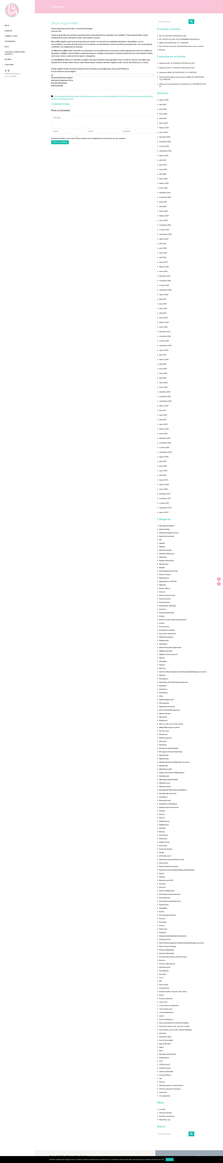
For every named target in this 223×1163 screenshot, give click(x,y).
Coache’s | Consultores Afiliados (15, 53)
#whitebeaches (165, 967)
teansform (163, 1092)
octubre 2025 (164, 146)
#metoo (162, 818)
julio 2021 (162, 355)
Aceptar (170, 1159)
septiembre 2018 (165, 452)
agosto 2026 (163, 100)
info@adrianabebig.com (13, 73)
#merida (162, 811)
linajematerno (164, 1057)
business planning (165, 998)
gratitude (162, 1033)
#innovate (163, 741)
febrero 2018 (164, 484)
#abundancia (76, 96)
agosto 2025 (163, 155)
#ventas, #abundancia (167, 964)
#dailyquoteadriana (166, 637)
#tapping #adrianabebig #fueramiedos (173, 936)
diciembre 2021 (164, 332)
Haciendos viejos (165, 1037)
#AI (160, 540)
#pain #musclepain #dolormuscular (171, 859)
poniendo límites (165, 1075)
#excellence (163, 693)
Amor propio (163, 985)
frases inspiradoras (166, 1019)
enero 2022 (163, 327)
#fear (161, 696)
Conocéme (9, 65)
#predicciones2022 (166, 880)
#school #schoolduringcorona (170, 901)
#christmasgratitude (166, 613)
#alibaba (162, 547)
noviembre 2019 (165, 396)
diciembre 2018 (164, 438)
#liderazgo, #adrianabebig (168, 779)
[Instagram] (219, 584)
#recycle (162, 887)
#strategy (162, 922)
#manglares (163, 797)
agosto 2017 (163, 512)
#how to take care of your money (171, 724)
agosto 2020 (163, 359)
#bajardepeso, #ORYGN (168, 581)
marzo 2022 (163, 318)
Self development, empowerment (171, 1085)
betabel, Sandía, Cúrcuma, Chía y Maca (173, 991)
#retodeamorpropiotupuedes (169, 894)
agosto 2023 (163, 239)
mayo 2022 (163, 308)
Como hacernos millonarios (169, 1005)
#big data (162, 585)
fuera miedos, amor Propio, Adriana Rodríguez (175, 1030)
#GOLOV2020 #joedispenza (169, 710)
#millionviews (164, 825)
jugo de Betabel (165, 1044)
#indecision (163, 734)
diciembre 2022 (164, 276)
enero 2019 (163, 433)
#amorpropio (163, 564)
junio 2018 (163, 466)
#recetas (162, 884)
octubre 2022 (164, 285)
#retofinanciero (165, 898)
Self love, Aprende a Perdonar (170, 1089)
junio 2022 (163, 304)
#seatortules (164, 905)
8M (160, 981)
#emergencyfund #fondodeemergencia (173, 682)
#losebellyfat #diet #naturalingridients (173, 790)
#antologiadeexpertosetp (168, 571)
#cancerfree (125, 96)
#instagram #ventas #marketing (170, 752)
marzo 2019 (163, 424)
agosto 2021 (163, 350)
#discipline (163, 661)
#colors (162, 623)
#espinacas (163, 689)
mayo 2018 (163, 471)
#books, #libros (164, 588)
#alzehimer (163, 557)
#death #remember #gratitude (170, 647)
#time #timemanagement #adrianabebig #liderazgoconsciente (181, 943)
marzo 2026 (163, 123)
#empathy (163, 686)
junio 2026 (163, 109)
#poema (162, 877)
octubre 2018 (164, 447)
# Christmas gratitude (61, 96)
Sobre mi (8, 31)
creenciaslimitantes (166, 1012)
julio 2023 (162, 243)
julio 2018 (162, 461)
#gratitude (163, 717)
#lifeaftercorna (164, 783)
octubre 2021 (164, 341)
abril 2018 (162, 475)
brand (161, 995)
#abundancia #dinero (166, 526)
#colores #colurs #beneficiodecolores (172, 620)
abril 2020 (162, 378)
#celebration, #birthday (167, 606)
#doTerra (162, 668)
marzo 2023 (163, 262)
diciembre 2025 (164, 137)
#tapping (162, 932)
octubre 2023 (164, 230)
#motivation (163, 835)
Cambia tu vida (11, 36)
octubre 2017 (164, 503)
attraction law (164, 988)
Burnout (162, 50)
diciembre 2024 (164, 192)
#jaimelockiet (164, 759)
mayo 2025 (163, 169)
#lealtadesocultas (165, 769)
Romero (162, 1082)
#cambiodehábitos (112, 96)
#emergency (163, 679)
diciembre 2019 (164, 392)
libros (161, 1051)
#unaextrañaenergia (166, 953)
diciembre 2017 (164, 494)
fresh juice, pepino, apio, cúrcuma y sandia (174, 1026)
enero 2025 (163, 188)
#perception (163, 863)
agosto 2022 (163, 294)
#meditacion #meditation (168, 804)
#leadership (163, 766)
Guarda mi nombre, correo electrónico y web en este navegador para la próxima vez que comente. (88, 138)
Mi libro (8, 59)
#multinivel (163, 839)
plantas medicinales (166, 1071)
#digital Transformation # (168, 654)
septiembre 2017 (165, 508)
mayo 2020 (163, 373)
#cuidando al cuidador (167, 630)
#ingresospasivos (165, 738)
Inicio (7, 25)
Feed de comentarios (166, 1116)
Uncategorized (164, 1096)
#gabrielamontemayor (167, 706)
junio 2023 (163, 248)
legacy (161, 1047)
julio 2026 (162, 104)
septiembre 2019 (165, 401)
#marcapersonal (165, 800)
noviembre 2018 (165, 443)
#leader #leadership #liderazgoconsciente (174, 762)
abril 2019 (162, 420)
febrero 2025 (164, 183)
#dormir (162, 665)
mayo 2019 (163, 415)
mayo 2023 (163, 253)
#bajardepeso (164, 578)
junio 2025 (163, 165)
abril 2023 (162, 257)
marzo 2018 (163, 480)
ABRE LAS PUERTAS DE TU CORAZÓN (173, 43)
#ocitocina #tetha (165, 849)
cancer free (163, 1002)
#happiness (163, 720)
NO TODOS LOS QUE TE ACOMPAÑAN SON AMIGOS (179, 39)
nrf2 (160, 1061)
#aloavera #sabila (165, 550)
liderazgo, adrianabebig (167, 1054)
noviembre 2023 (165, 225)
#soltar (161, 912)
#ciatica (162, 616)
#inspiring (162, 745)
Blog (7, 47)
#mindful (162, 828)
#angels (162, 567)
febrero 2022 (164, 322)
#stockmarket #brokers (167, 915)
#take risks (163, 929)
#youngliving (163, 971)
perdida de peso (165, 1068)
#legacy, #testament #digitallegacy (171, 772)
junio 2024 (163, 202)
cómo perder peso (165, 1009)
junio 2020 (163, 369)
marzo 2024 (163, 211)
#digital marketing (165, 651)
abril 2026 (162, 118)
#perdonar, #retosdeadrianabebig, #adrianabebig (176, 870)
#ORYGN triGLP (165, 856)
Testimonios (10, 41)
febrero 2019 (164, 429)
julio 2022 (162, 299)
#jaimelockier (164, 755)
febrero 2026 (164, 128)
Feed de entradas (165, 1113)
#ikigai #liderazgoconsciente (169, 727)
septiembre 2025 (165, 151)
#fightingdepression (166, 699)
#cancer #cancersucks (167, 595)
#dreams (162, 675)
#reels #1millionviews (167, 891)
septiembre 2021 (165, 345)
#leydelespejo (164, 776)
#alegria (162, 543)
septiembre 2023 (165, 234)
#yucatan (162, 974)
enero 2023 (163, 271)
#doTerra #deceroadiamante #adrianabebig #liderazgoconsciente (182, 672)
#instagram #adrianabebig (168, 748)
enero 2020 (163, 387)
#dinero (162, 658)
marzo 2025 (163, 179)
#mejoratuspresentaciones (169, 807)
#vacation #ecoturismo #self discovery (173, 957)
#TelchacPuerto (165, 939)
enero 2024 (163, 220)
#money (162, 832)
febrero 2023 (164, 267)
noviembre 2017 (165, 498)
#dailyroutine (164, 640)
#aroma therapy (165, 574)
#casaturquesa (164, 602)
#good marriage (165, 713)
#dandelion (163, 644)
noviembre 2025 (165, 142)
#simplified (163, 908)
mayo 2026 (163, 114)
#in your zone (164, 731)
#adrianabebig (164, 529)
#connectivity (164, 626)
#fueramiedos (164, 703)
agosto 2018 (163, 457)
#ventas (162, 960)
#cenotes (162, 609)
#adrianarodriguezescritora (93, 96)
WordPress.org (164, 1120)
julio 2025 (162, 160)
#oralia (161, 852)
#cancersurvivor (165, 599)
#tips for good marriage (167, 946)
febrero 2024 (164, 216)
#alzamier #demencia (166, 554)
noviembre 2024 (165, 197)
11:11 (161, 978)
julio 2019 (162, 410)
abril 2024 (162, 206)
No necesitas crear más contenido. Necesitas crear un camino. (181, 46)
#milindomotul (164, 821)
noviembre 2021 (165, 336)
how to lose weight (166, 1040)
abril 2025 (162, 174)
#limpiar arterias (165, 786)
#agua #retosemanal (166, 536)
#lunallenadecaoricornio (167, 793)
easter (161, 1016)
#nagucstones (164, 842)
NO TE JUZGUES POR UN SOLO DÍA (172, 36)
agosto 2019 (163, 406)
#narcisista (163, 845)
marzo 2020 (163, 382)
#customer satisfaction (167, 633)
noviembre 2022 (165, 281)
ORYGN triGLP (164, 1064)
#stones (162, 918)
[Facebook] (219, 579)
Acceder (162, 1109)
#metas (162, 814)
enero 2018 (163, 489)
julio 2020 (162, 364)
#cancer (162, 592)
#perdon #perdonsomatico (169, 866)
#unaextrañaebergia (166, 950)
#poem (161, 873)
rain (160, 1078)
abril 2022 (162, 313)
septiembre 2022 (165, 290)
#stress (162, 925)
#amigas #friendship (166, 560)
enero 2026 (163, 132)
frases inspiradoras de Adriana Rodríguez (174, 1023)
